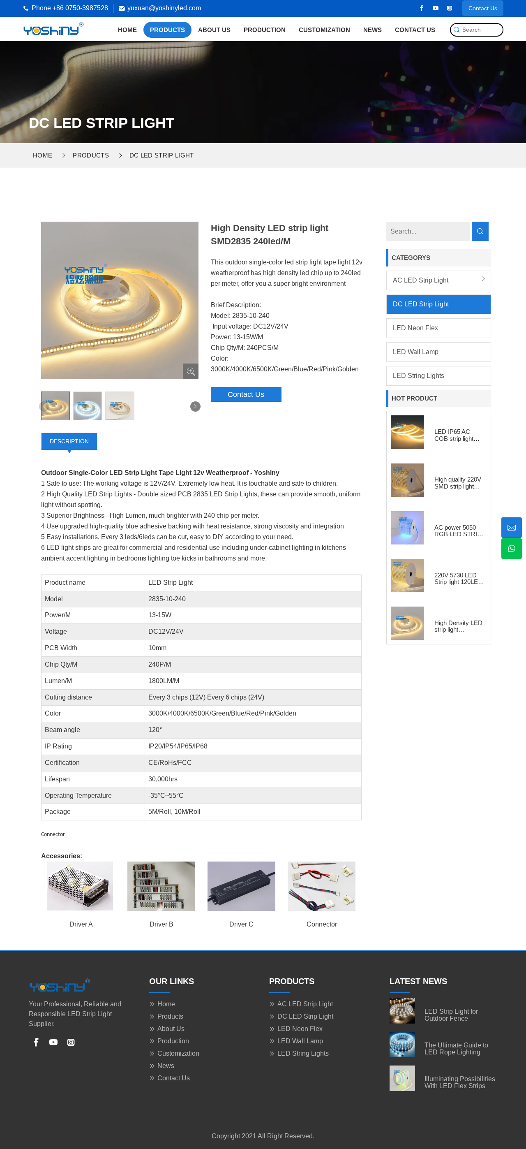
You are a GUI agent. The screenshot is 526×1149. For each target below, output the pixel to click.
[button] (195, 406)
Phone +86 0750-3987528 (70, 8)
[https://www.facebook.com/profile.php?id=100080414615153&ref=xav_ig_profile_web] (421, 8)
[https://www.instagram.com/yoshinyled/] (449, 8)
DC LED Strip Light (161, 155)
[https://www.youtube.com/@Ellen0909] (435, 8)
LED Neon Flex (415, 327)
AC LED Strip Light (420, 280)
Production (265, 29)
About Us (214, 29)
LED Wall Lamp (415, 351)
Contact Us (482, 8)
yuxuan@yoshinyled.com (164, 8)
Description (69, 441)
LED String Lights (418, 375)
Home (127, 29)
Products (167, 29)
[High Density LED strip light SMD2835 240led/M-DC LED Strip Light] (53, 28)
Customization (324, 29)
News (372, 29)
